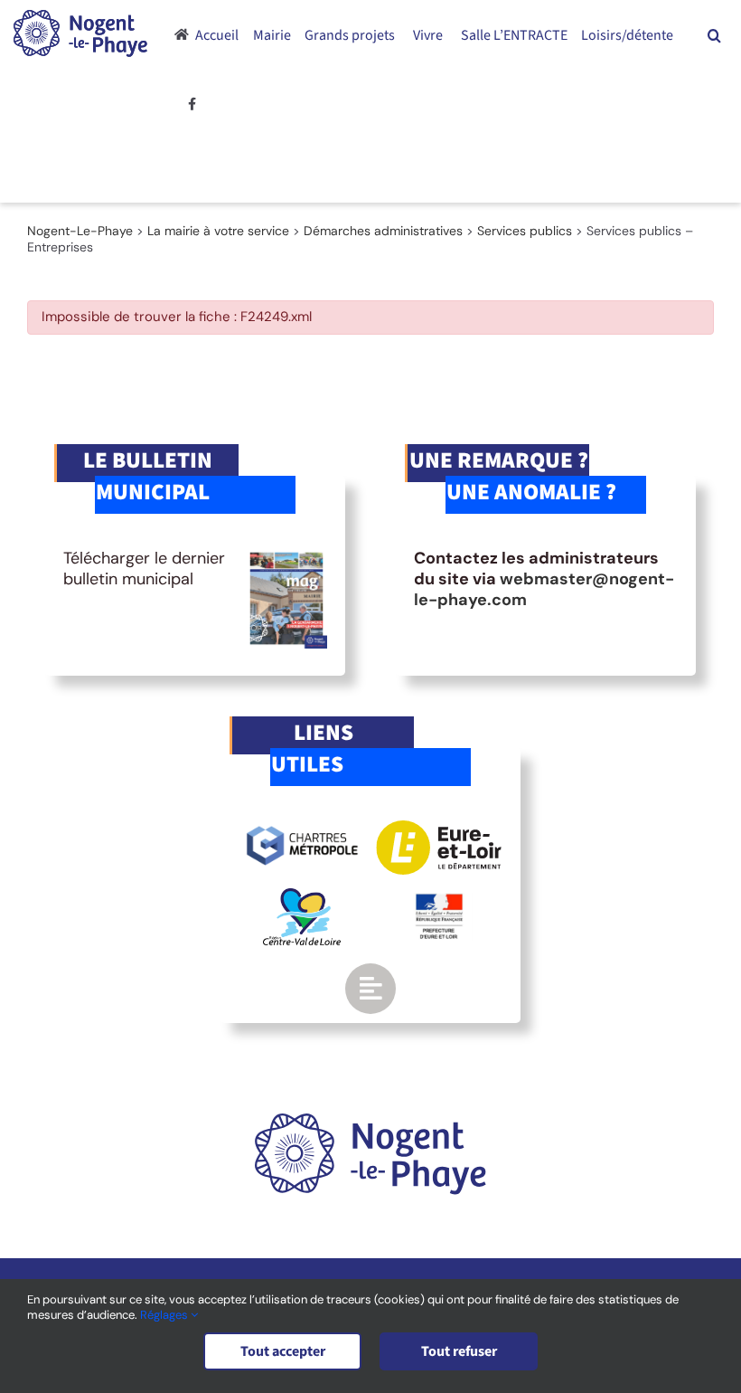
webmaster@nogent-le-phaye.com (544, 589)
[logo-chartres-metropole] (302, 828)
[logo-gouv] (439, 901)
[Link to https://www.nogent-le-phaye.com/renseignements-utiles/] (370, 988)
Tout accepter (282, 1351)
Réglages (165, 1314)
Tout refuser (459, 1351)
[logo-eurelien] (439, 828)
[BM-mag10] (286, 556)
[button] (713, 35)
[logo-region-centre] (302, 896)
